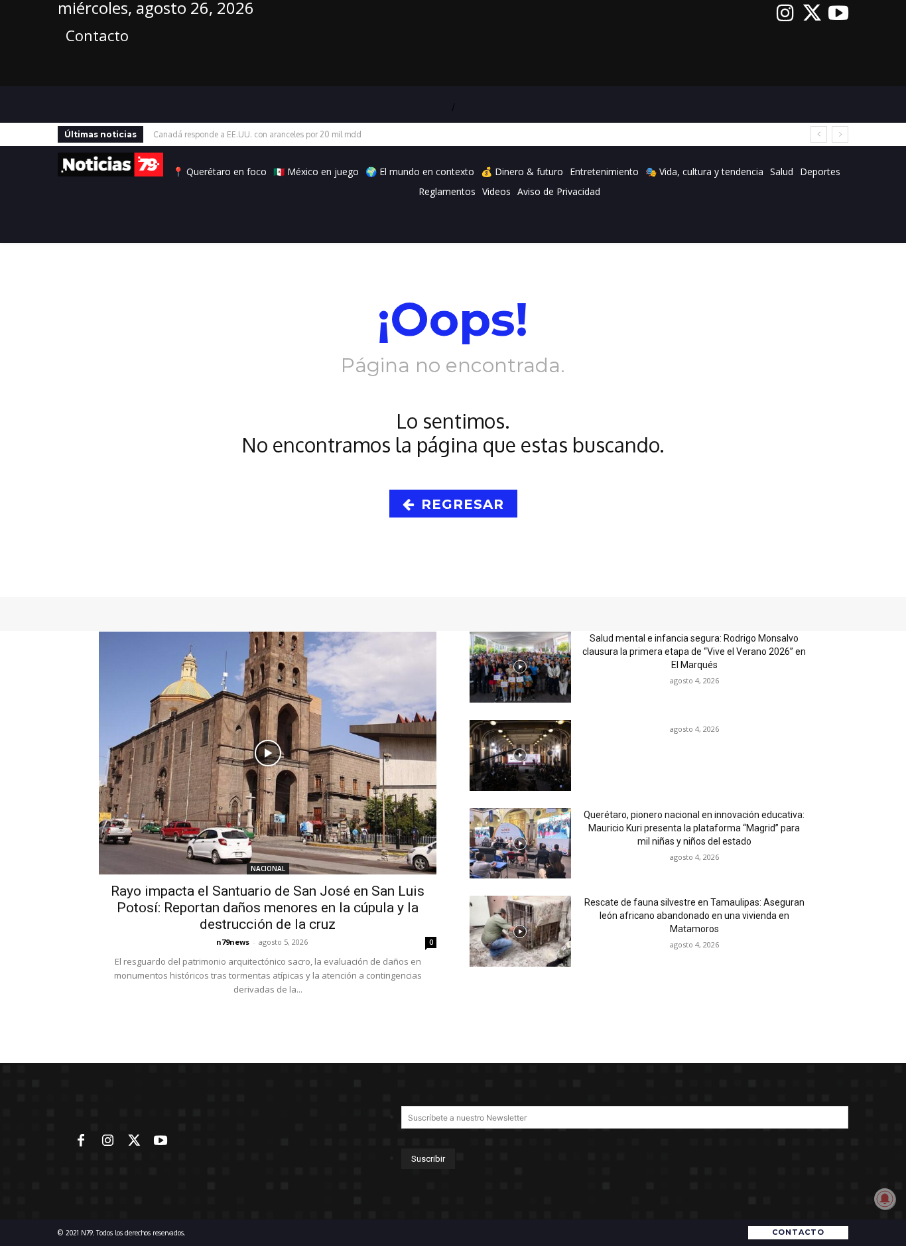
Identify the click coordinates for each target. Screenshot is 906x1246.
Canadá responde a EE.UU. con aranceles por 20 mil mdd (257, 134)
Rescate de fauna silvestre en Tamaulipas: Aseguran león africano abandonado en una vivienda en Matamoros (694, 915)
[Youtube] (838, 13)
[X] (812, 13)
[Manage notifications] (884, 1199)
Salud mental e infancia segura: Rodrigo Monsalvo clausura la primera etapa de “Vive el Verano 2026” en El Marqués (694, 651)
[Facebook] (81, 1141)
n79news (232, 942)
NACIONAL (268, 868)
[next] (840, 134)
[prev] (818, 134)
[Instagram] (785, 13)
